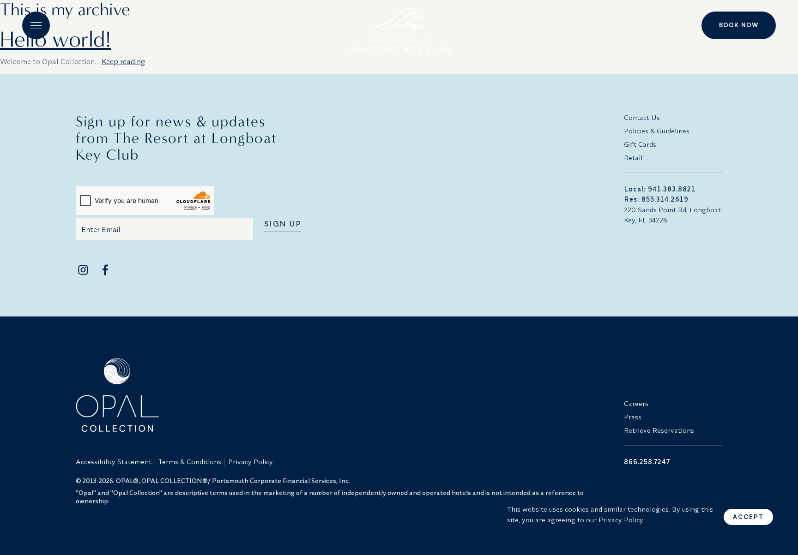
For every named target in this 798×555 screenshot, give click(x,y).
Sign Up (283, 224)
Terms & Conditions (189, 461)
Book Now (738, 25)
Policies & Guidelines (656, 130)
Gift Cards (640, 144)
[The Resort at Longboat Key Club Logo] (398, 27)
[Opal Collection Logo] (344, 395)
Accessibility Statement (113, 461)
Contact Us (642, 117)
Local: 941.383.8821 (659, 189)
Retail (633, 157)
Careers (636, 403)
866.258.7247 (647, 461)
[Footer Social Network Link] (83, 270)
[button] (36, 25)
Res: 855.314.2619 (656, 199)
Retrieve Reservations (659, 430)
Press (632, 416)
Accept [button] (748, 516)
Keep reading (123, 61)
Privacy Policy (250, 461)
